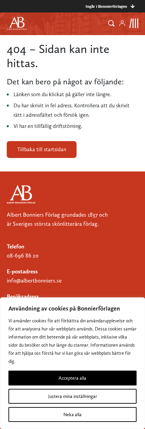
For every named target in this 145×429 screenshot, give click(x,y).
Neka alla (72, 414)
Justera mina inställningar (72, 396)
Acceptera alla (72, 378)
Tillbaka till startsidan (41, 149)
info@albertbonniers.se (34, 280)
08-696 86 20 (22, 255)
